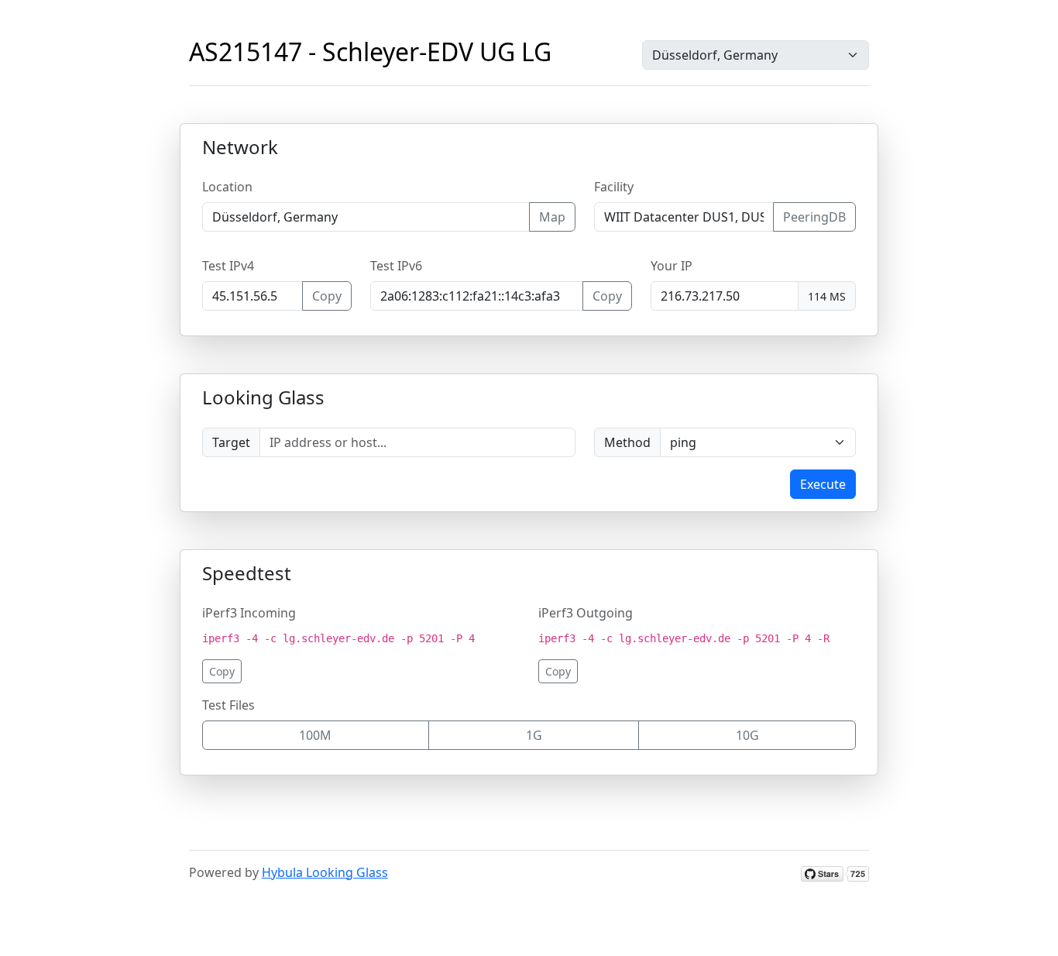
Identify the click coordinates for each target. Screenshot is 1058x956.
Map (552, 216)
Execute (823, 484)
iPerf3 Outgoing (585, 612)
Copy (327, 295)
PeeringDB (814, 216)
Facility (614, 186)
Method (627, 442)
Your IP (671, 265)
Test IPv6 (396, 265)
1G (534, 735)
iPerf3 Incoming (249, 612)
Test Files (228, 705)
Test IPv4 (228, 265)
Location (227, 186)
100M (315, 735)
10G (747, 735)
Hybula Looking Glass (325, 872)
